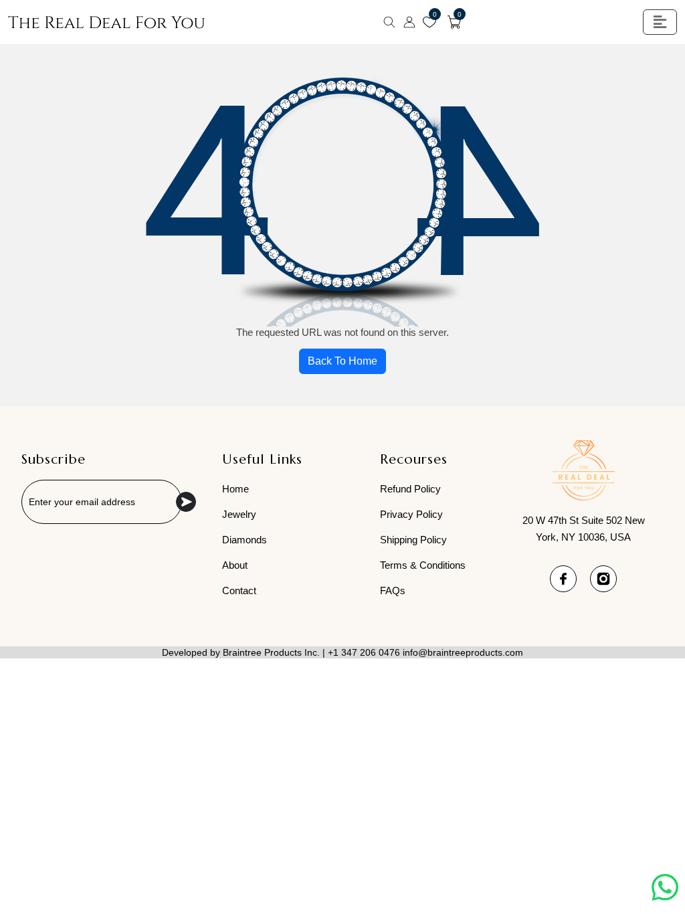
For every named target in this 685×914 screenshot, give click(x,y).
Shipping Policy (413, 539)
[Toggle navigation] (660, 22)
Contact (239, 590)
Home (235, 488)
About (235, 565)
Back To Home (342, 361)
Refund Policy (410, 488)
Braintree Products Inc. (271, 652)
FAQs (392, 590)
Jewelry (239, 514)
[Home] (106, 22)
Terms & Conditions (423, 565)
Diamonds (244, 539)
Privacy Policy (411, 514)
